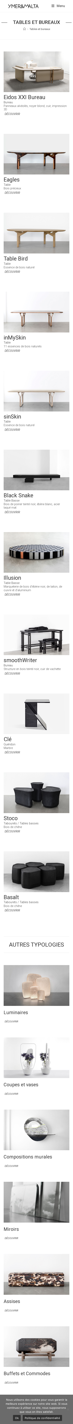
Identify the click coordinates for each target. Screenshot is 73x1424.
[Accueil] (24, 29)
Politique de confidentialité (42, 1418)
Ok (17, 1418)
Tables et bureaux (40, 29)
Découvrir (12, 114)
